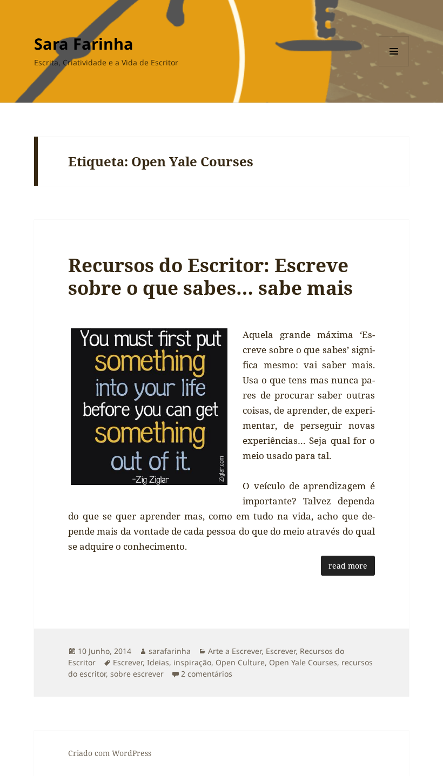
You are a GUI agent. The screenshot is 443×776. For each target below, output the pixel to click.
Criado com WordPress (109, 753)
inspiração (192, 662)
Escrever (281, 651)
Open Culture (240, 662)
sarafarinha (170, 651)
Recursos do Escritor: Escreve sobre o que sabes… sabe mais (210, 276)
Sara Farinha (83, 43)
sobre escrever (137, 674)
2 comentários (206, 674)
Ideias (158, 662)
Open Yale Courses (303, 662)
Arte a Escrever (234, 651)
